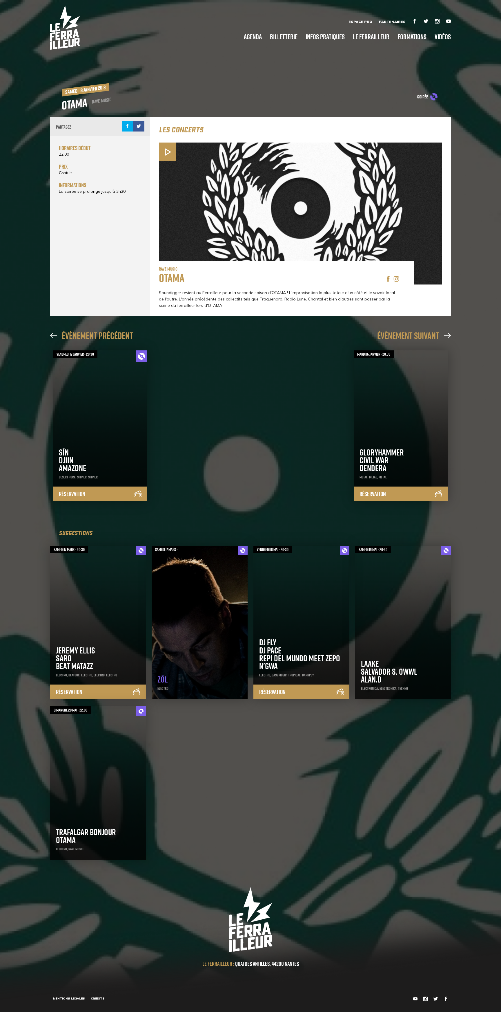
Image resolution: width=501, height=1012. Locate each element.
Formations (411, 36)
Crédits (98, 998)
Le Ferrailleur (371, 36)
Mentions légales (69, 998)
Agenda (253, 36)
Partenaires (392, 21)
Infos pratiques (325, 36)
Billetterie (283, 36)
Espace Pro (360, 21)
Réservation (72, 494)
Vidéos (443, 36)
